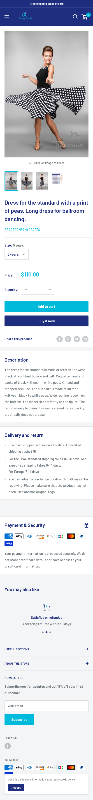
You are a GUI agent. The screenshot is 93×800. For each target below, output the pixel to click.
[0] (85, 17)
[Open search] (75, 16)
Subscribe (19, 719)
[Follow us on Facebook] (8, 746)
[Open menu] (7, 17)
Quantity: (11, 290)
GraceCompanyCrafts (22, 230)
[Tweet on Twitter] (77, 338)
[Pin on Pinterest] (68, 338)
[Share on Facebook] (59, 338)
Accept (16, 787)
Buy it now (46, 321)
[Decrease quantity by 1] (26, 289)
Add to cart (46, 306)
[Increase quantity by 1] (50, 289)
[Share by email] (85, 338)
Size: (14, 245)
